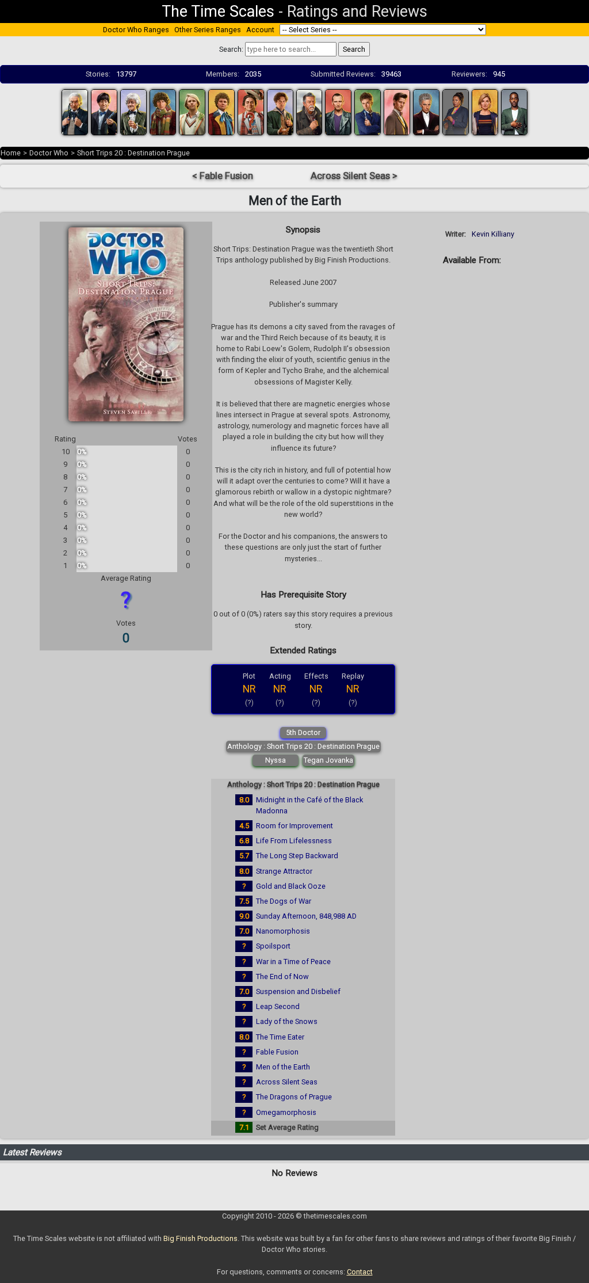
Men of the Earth (283, 1067)
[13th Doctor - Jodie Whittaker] (485, 111)
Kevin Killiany (493, 234)
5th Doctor (303, 732)
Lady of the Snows (287, 1021)
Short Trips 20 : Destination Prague (133, 153)
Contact (360, 1271)
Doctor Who (48, 153)
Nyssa (275, 760)
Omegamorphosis (286, 1112)
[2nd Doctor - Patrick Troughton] (104, 111)
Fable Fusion (277, 1052)
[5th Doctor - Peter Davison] (192, 111)
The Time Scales (218, 11)
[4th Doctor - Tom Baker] (163, 111)
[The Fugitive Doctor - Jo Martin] (455, 111)
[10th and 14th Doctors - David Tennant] (367, 111)
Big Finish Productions (200, 1238)
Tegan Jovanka (328, 760)
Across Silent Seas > (354, 175)
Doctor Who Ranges (136, 29)
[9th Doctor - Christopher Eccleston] (338, 111)
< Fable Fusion (222, 175)
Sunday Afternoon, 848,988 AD (306, 916)
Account (260, 29)
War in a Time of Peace (293, 961)
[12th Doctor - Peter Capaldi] (426, 111)
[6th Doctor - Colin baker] (221, 111)
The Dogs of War (283, 901)
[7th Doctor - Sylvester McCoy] (251, 111)
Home (11, 153)
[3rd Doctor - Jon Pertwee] (133, 111)
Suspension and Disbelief (298, 991)
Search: (231, 49)
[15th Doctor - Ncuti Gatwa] (514, 111)
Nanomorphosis (283, 931)
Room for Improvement (294, 825)
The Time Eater (280, 1037)
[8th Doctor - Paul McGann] (280, 111)
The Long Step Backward (297, 855)
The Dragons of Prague (294, 1096)
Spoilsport (273, 946)
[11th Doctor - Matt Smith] (397, 111)
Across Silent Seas (287, 1082)
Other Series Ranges (207, 29)
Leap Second (278, 1006)
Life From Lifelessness (294, 840)
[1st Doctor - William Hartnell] (75, 111)
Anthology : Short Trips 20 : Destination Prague (303, 746)
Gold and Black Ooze (291, 886)
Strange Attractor (284, 871)
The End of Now (282, 976)
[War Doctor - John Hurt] (309, 111)
